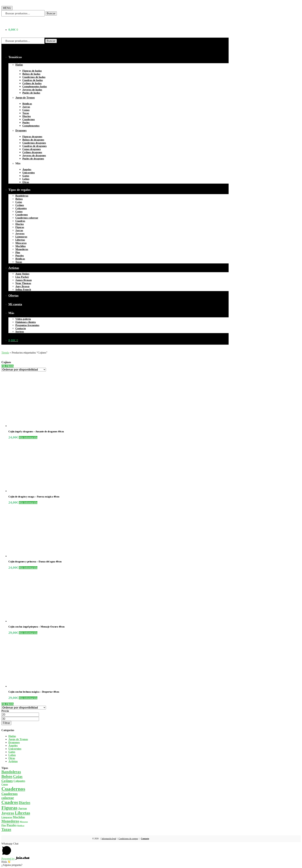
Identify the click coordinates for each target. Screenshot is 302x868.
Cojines (7, 781)
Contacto (145, 838)
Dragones (14, 742)
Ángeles (13, 745)
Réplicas (20, 826)
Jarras (22, 808)
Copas (4, 784)
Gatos (11, 751)
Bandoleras (11, 772)
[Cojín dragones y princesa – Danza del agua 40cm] (34, 556)
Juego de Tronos (18, 739)
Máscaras (24, 822)
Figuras (9, 807)
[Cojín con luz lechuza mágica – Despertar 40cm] (34, 686)
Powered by (8, 858)
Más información (28, 437)
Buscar (51, 13)
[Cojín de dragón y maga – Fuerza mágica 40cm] (34, 490)
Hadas (12, 736)
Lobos (12, 755)
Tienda (5, 352)
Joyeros (7, 813)
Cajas (18, 776)
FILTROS (7, 366)
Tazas (6, 829)
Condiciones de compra (128, 838)
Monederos (10, 821)
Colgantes (19, 781)
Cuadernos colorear (9, 796)
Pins (3, 825)
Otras (11, 758)
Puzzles (12, 825)
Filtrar (6, 722)
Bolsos (6, 776)
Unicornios (14, 748)
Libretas (22, 813)
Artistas (13, 761)
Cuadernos (13, 789)
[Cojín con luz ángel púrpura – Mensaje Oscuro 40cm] (34, 621)
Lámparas (6, 817)
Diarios (24, 802)
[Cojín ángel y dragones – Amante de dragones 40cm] (34, 425)
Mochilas (19, 817)
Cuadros (9, 802)
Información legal (109, 838)
